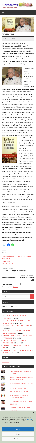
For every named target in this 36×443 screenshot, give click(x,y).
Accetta (18, 429)
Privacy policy (29, 419)
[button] (33, 413)
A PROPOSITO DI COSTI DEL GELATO (21, 384)
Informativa (5, 362)
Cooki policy (6, 421)
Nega (18, 434)
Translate (15, 287)
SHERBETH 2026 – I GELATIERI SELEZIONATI (17, 325)
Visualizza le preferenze (18, 439)
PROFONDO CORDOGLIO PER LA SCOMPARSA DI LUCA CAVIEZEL (9, 256)
